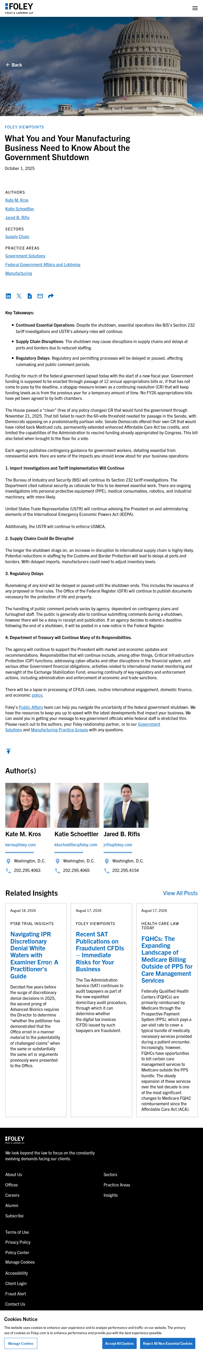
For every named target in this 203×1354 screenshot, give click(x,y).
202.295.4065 (76, 870)
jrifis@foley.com (118, 844)
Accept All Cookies (119, 1343)
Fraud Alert (15, 1293)
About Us (13, 1174)
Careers (12, 1195)
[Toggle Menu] (195, 8)
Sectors (110, 1174)
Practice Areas (117, 1184)
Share (51, 296)
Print (29, 296)
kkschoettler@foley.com (75, 844)
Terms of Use (17, 1232)
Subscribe (14, 1215)
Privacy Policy (17, 1242)
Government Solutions (25, 255)
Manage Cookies (21, 1343)
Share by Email (40, 296)
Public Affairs (31, 707)
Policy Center (17, 1252)
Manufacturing (18, 273)
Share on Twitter (19, 296)
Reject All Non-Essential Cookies (167, 1343)
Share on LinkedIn (8, 296)
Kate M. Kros (16, 199)
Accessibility (16, 1273)
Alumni (11, 1205)
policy (37, 694)
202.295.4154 (125, 870)
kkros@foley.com (20, 844)
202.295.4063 (27, 870)
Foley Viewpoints (24, 126)
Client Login (16, 1283)
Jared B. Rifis (17, 217)
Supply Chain (17, 236)
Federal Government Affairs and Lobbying (42, 264)
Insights (111, 1195)
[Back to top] (8, 752)
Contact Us (15, 1303)
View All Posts (180, 892)
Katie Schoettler (19, 208)
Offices (11, 1184)
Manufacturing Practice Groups (59, 729)
